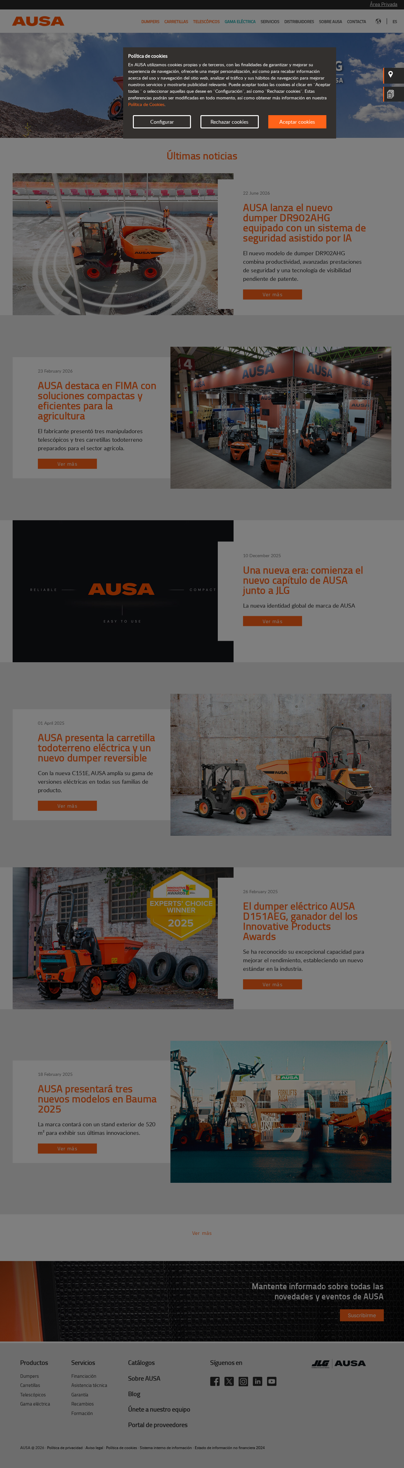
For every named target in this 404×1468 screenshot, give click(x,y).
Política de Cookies (146, 104)
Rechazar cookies (229, 121)
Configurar (162, 121)
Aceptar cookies (297, 121)
